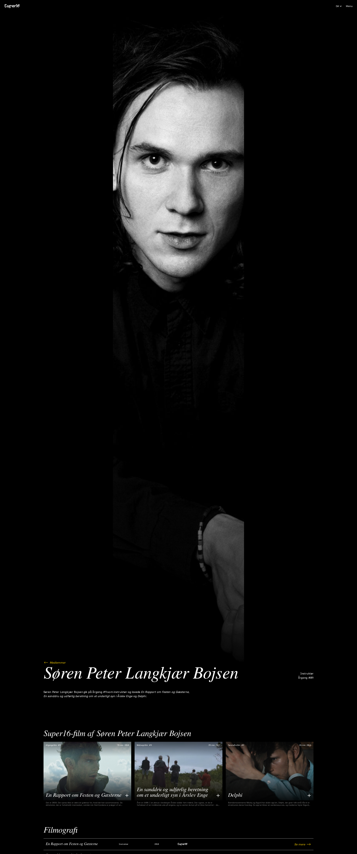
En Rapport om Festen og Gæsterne (72, 844)
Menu (349, 6)
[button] (339, 6)
